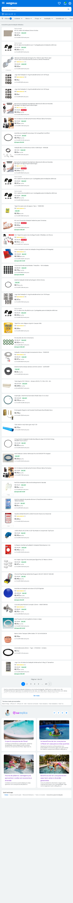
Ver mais (36, 695)
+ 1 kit (8, 526)
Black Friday (5, 703)
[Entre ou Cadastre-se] (69, 3)
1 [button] (23, 684)
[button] (68, 9)
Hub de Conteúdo (33, 703)
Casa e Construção (15, 795)
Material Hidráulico (28, 795)
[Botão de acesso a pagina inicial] (30, 3)
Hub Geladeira (53, 703)
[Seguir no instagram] (62, 712)
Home (6, 795)
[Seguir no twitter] (54, 712)
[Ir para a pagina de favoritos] (59, 3)
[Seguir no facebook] (58, 712)
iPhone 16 (20, 703)
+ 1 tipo (8, 494)
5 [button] (38, 684)
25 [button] (46, 684)
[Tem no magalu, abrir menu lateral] (3, 3)
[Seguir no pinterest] (66, 712)
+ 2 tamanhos (8, 70)
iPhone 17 (13, 703)
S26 (25, 703)
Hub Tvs (61, 703)
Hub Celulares (43, 703)
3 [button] (30, 684)
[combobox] (36, 9)
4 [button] (34, 684)
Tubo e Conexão (40, 795)
